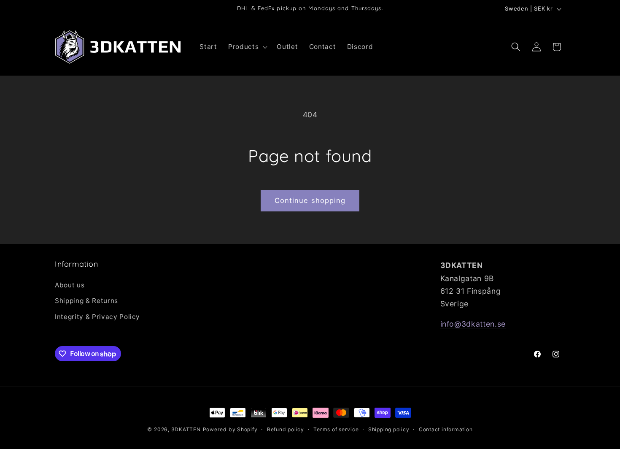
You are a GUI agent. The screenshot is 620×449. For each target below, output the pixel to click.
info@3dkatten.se (473, 323)
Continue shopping (310, 200)
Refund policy (285, 429)
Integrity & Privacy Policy (97, 317)
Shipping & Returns (86, 301)
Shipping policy (389, 429)
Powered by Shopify (230, 429)
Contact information (446, 429)
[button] (247, 47)
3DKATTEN (186, 429)
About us (69, 285)
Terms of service (336, 429)
